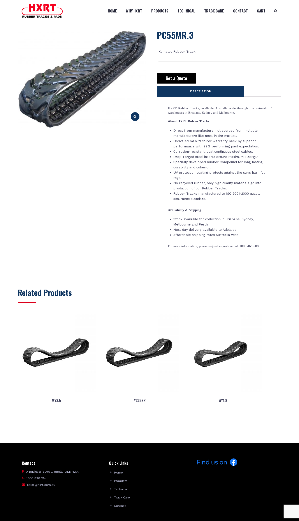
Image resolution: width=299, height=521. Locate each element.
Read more (56, 421)
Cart (261, 11)
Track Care (214, 11)
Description (200, 91)
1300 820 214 (36, 478)
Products (160, 11)
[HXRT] (42, 10)
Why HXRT (134, 11)
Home (112, 11)
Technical (186, 11)
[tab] (200, 91)
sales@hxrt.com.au (41, 484)
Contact (240, 11)
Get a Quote (176, 78)
